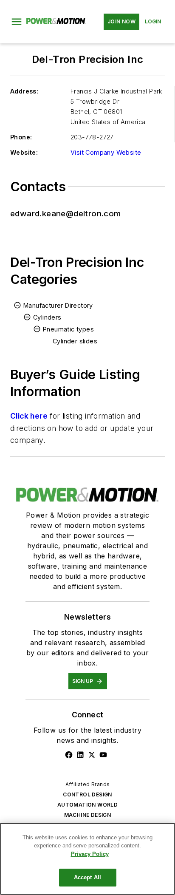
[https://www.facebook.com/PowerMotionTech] (69, 755)
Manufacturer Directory (58, 305)
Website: (24, 152)
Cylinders (47, 317)
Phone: (21, 137)
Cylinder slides (75, 341)
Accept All (87, 877)
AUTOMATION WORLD (87, 805)
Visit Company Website (106, 152)
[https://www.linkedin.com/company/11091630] (80, 755)
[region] (87, 859)
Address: (24, 91)
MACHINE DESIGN (87, 815)
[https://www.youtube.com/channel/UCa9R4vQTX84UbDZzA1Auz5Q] (103, 755)
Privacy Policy (90, 854)
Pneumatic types (68, 329)
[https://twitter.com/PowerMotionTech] (92, 755)
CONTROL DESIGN (87, 794)
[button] (16, 21)
